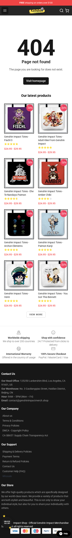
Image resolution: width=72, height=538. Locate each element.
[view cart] (67, 10)
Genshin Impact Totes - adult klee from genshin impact (51, 140)
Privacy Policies (10, 425)
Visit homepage (36, 81)
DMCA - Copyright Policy (15, 430)
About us (7, 415)
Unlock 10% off (7, 522)
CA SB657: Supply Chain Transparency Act (25, 435)
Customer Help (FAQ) (13, 471)
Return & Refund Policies (15, 461)
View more (36, 314)
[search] (61, 10)
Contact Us (8, 466)
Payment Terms (10, 456)
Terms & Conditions (12, 420)
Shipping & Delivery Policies (17, 451)
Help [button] (66, 533)
